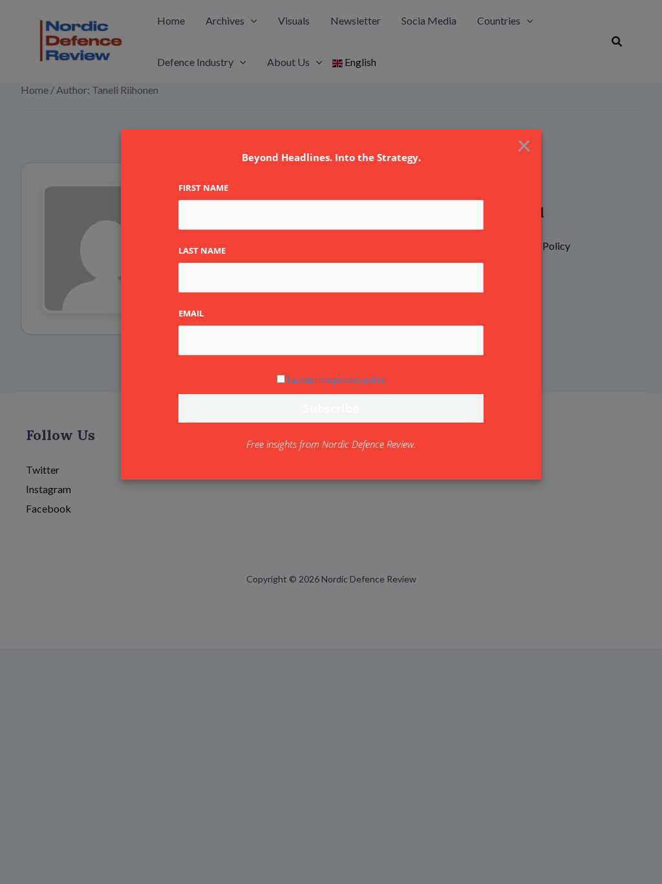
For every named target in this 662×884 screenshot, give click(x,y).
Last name (202, 250)
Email (191, 313)
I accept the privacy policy (336, 380)
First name (203, 187)
